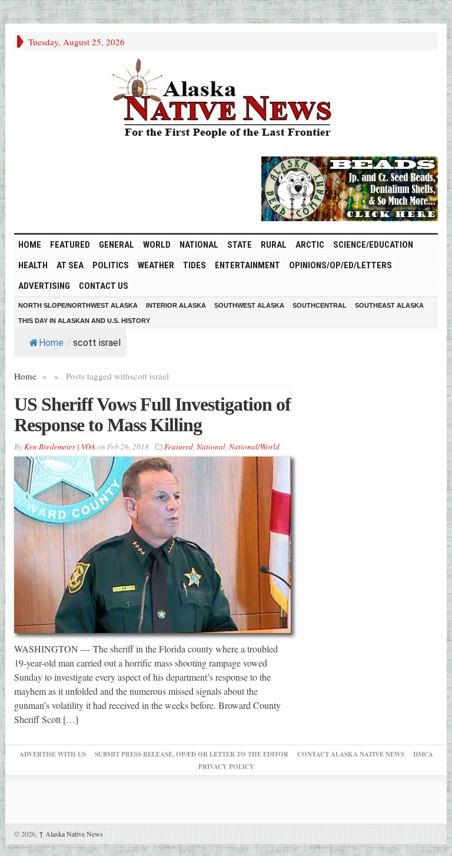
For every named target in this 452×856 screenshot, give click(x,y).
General (116, 244)
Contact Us (103, 286)
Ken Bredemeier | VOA (59, 446)
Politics (110, 265)
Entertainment (247, 265)
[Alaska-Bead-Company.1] (349, 187)
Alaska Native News (71, 833)
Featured (70, 244)
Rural (274, 244)
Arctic (309, 244)
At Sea (70, 265)
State (239, 244)
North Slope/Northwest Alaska (78, 305)
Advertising (44, 286)
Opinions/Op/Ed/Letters (340, 265)
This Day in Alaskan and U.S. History (84, 320)
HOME (29, 244)
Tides (194, 265)
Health (33, 265)
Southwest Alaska (249, 305)
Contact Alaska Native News (350, 754)
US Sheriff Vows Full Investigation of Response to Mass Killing (152, 414)
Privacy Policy (226, 766)
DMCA (423, 754)
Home (51, 342)
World (157, 244)
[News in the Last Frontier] (226, 100)
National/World (254, 446)
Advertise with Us (52, 754)
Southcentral (320, 305)
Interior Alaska (176, 305)
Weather (156, 265)
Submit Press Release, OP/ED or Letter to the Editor (191, 754)
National (199, 244)
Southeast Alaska (389, 305)
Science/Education (373, 244)
